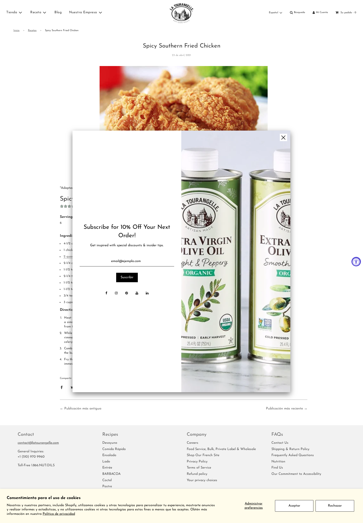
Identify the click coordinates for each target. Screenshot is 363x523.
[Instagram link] (116, 294)
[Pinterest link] (126, 294)
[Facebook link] (106, 294)
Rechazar (335, 505)
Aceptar (294, 505)
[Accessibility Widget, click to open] (356, 261)
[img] (235, 261)
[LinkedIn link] (147, 294)
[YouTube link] (137, 294)
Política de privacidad (59, 514)
